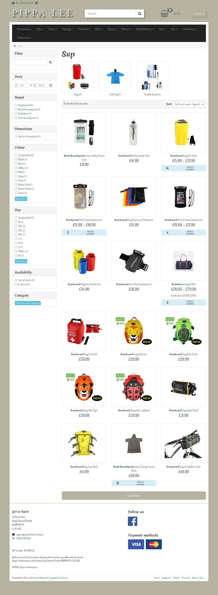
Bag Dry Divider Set (84, 284)
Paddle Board (151, 94)
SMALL (23, 251)
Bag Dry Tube (183, 155)
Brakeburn (25, 113)
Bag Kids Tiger (84, 410)
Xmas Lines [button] (23, 37)
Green (22, 193)
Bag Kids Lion (133, 354)
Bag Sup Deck (84, 466)
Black (22, 159)
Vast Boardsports (28, 117)
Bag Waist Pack (183, 410)
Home (156, 577)
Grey (22, 180)
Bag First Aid (84, 354)
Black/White (26, 188)
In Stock (24, 284)
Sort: (169, 104)
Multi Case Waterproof (84, 220)
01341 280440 (26, 3)
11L (21, 222)
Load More (134, 495)
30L (21, 230)
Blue (22, 163)
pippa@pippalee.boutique (30, 534)
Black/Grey (25, 184)
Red (21, 172)
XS (21, 255)
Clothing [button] (66, 29)
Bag (76, 94)
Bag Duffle (184, 284)
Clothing (114, 94)
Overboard (25, 105)
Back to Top (198, 577)
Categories (166, 577)
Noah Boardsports (29, 109)
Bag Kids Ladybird (134, 410)
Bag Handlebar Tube (183, 466)
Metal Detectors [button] (144, 29)
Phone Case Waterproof (183, 220)
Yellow (23, 167)
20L (21, 226)
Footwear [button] (83, 29)
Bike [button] (39, 29)
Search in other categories (28, 303)
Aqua (22, 176)
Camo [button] (52, 29)
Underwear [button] (189, 29)
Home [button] (111, 29)
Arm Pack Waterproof (134, 284)
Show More (21, 198)
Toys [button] (173, 29)
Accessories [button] (23, 29)
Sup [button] (161, 29)
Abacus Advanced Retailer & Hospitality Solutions (45, 577)
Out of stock (26, 280)
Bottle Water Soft (133, 155)
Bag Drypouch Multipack (134, 220)
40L (21, 234)
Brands (176, 577)
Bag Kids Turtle (183, 354)
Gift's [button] (98, 29)
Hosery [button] (125, 29)
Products (186, 577)
